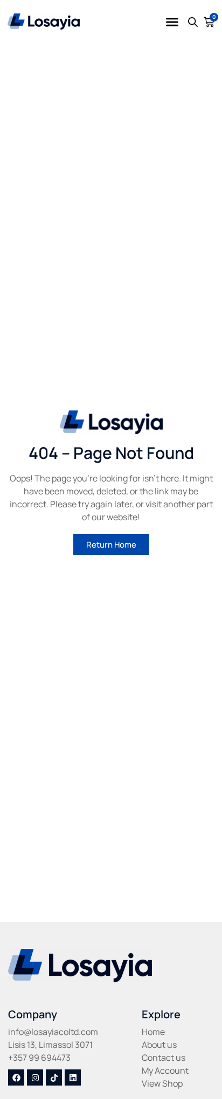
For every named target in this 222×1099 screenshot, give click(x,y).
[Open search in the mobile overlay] (193, 21)
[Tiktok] (54, 1077)
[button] (172, 21)
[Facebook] (16, 1077)
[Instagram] (35, 1077)
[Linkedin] (73, 1077)
